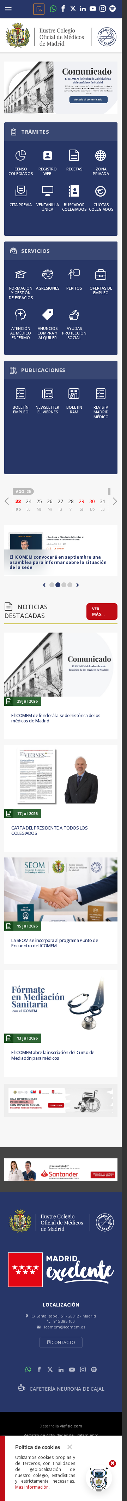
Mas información (32, 1487)
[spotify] (112, 9)
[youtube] (93, 9)
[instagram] (102, 9)
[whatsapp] (53, 9)
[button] (44, 585)
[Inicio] (61, 34)
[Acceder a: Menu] (8, 8)
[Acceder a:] (60, 88)
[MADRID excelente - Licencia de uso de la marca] (61, 1269)
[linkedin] (83, 9)
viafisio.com (71, 1426)
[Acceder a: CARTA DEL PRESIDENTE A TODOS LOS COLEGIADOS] (60, 777)
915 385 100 (64, 1321)
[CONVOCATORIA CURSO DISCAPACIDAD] (60, 1100)
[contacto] (38, 9)
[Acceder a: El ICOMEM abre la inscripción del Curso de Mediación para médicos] (60, 1002)
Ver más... (98, 611)
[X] (73, 9)
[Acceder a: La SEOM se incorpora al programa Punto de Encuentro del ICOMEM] (60, 889)
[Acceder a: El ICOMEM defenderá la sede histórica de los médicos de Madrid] (60, 665)
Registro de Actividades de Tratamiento (61, 1435)
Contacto (63, 1342)
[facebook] (63, 9)
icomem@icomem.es (64, 1327)
